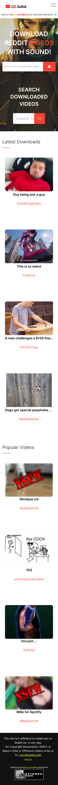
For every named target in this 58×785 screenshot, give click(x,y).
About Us (28, 759)
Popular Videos (18, 447)
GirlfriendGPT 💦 (47, 14)
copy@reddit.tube (30, 755)
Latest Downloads (21, 141)
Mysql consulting (30, 767)
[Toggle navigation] (53, 5)
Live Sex (32, 14)
